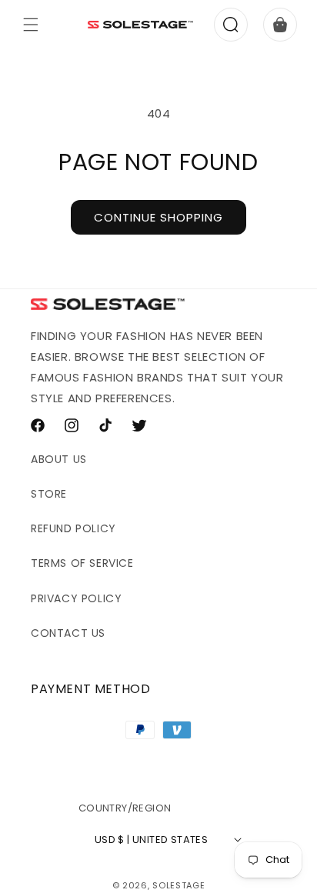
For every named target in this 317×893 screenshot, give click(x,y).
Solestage (178, 885)
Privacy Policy (76, 598)
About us (59, 459)
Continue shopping (158, 217)
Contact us (68, 633)
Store (49, 493)
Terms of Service (82, 563)
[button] (31, 25)
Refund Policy (73, 528)
